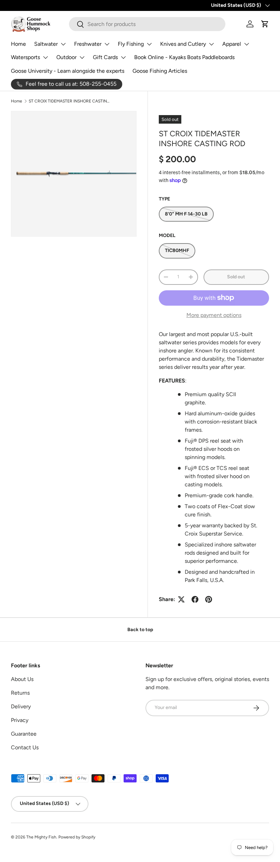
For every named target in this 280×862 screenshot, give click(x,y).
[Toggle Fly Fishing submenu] (149, 44)
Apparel (231, 44)
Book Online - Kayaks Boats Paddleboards (184, 57)
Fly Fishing (131, 44)
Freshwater (87, 44)
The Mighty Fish (41, 837)
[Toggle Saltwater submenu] (63, 44)
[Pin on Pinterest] (208, 599)
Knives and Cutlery (183, 44)
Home (18, 44)
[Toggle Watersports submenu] (45, 57)
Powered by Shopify (76, 837)
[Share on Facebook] (195, 599)
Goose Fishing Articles (159, 71)
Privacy (19, 720)
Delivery (21, 706)
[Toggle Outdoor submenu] (82, 57)
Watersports (25, 57)
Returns (20, 693)
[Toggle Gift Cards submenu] (123, 57)
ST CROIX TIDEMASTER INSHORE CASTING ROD (70, 101)
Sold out (236, 277)
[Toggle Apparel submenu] (246, 44)
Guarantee (24, 734)
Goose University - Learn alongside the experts (67, 71)
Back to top (140, 629)
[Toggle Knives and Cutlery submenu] (211, 44)
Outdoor (66, 57)
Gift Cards (105, 57)
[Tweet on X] (181, 599)
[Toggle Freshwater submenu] (107, 44)
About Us (22, 679)
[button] (264, 23)
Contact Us (25, 747)
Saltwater (46, 44)
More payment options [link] (213, 315)
